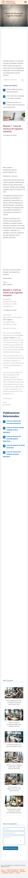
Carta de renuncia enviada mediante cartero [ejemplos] (13, 430)
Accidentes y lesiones (8, 872)
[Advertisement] (14, 45)
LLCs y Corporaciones (13, 871)
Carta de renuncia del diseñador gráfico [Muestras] (12, 439)
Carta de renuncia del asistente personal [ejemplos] (12, 454)
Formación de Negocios (12, 870)
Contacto (17, 872)
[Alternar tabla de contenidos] (21, 80)
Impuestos (23, 871)
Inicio (2, 870)
